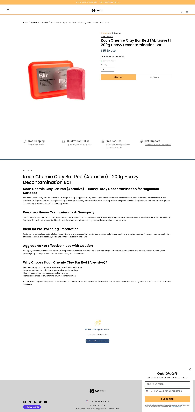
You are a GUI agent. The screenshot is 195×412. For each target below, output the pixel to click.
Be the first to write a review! (97, 341)
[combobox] (149, 391)
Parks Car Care (100, 405)
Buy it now (154, 77)
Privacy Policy (80, 409)
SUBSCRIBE (167, 399)
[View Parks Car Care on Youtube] (45, 402)
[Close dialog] (190, 369)
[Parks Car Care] (97, 10)
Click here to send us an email (158, 144)
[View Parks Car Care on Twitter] (40, 402)
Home (25, 22)
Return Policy (90, 409)
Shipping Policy (101, 409)
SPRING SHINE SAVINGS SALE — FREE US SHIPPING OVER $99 (97, 2)
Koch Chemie (107, 36)
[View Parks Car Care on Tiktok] (30, 402)
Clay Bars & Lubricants (39, 22)
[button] (182, 12)
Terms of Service (114, 409)
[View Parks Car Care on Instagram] (24, 402)
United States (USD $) (98, 401)
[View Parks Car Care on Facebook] (35, 402)
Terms (179, 406)
